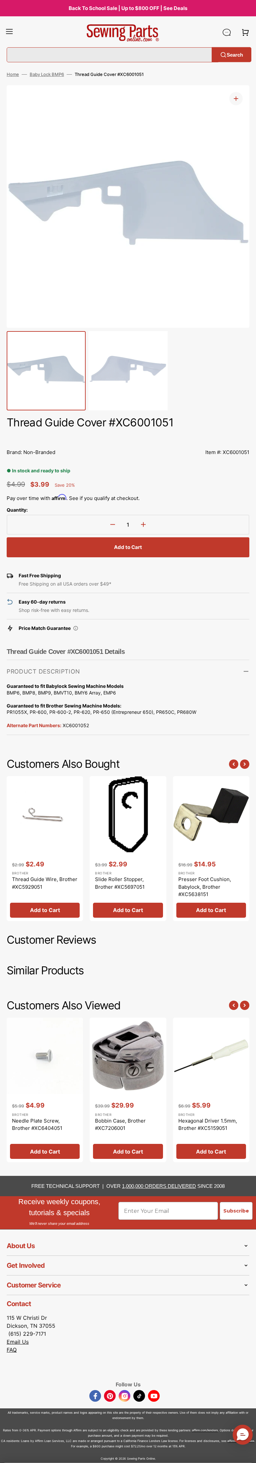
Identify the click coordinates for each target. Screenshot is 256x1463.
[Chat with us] (226, 32)
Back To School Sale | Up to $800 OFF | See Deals (128, 8)
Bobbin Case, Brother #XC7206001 (120, 1125)
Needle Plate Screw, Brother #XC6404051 (37, 1125)
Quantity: (17, 510)
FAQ (12, 1349)
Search (235, 54)
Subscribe (236, 1211)
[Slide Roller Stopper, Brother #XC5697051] (128, 848)
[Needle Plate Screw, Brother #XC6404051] (45, 1090)
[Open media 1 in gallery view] (236, 98)
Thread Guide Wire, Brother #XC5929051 (44, 883)
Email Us (18, 1341)
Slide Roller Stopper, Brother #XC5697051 (120, 883)
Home (13, 74)
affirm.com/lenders (205, 1430)
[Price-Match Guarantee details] (75, 628)
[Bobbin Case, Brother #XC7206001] (128, 1090)
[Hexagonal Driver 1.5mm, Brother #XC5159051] (211, 1090)
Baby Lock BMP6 (47, 74)
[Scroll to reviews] (128, 437)
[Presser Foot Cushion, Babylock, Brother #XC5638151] (211, 848)
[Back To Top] (246, 1453)
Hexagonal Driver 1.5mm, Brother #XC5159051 (207, 1125)
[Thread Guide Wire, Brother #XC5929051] (45, 848)
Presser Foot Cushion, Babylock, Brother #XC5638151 (204, 886)
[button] (9, 32)
